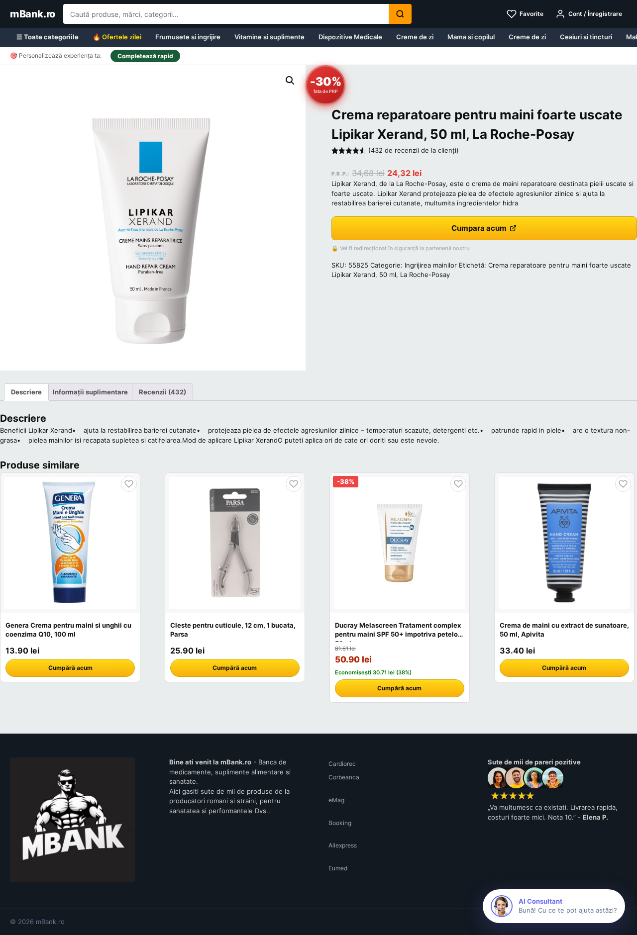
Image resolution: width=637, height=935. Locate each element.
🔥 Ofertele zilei (117, 37)
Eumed (337, 868)
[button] (290, 81)
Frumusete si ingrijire (187, 37)
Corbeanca (343, 777)
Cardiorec (342, 763)
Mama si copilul (471, 37)
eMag (336, 800)
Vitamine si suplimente (269, 37)
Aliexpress (342, 845)
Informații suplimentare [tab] (90, 392)
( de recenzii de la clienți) (413, 150)
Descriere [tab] (26, 392)
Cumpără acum (70, 667)
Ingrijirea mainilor (431, 265)
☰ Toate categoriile (47, 37)
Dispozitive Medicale (350, 37)
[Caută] (400, 14)
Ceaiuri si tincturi (586, 37)
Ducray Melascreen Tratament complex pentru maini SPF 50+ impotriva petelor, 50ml (398, 634)
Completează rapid (145, 56)
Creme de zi (414, 37)
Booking (339, 823)
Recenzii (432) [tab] (162, 392)
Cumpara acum (479, 228)
